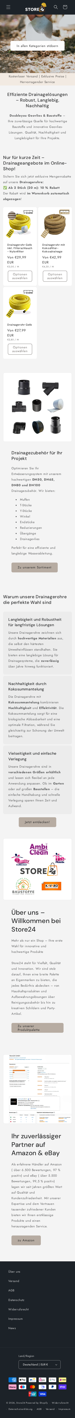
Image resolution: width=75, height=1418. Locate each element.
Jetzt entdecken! (37, 822)
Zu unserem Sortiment (34, 567)
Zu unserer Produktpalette (29, 1028)
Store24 (20, 1402)
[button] (8, 7)
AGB (11, 1290)
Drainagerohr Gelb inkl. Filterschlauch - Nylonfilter (19, 248)
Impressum (15, 1319)
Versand (13, 1281)
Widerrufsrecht (18, 1309)
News (12, 1328)
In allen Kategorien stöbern (37, 46)
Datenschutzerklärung (20, 1409)
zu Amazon (26, 1240)
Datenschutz (16, 1300)
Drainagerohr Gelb (19, 324)
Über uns (14, 1271)
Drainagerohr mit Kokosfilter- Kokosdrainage (53, 248)
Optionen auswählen (20, 276)
